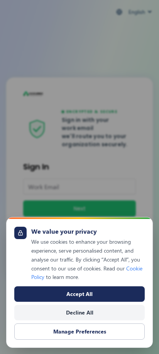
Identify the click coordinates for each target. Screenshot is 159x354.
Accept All (79, 294)
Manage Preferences (79, 331)
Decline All (79, 312)
